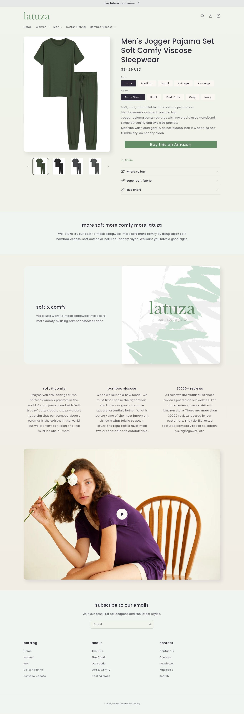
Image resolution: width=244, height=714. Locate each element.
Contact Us (167, 651)
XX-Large (204, 83)
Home (28, 651)
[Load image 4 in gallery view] (95, 166)
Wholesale (166, 670)
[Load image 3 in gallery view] (77, 166)
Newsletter (167, 663)
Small (165, 83)
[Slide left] (28, 166)
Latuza (115, 703)
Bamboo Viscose (35, 676)
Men (26, 663)
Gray (192, 97)
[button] (42, 27)
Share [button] (129, 160)
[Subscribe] (150, 624)
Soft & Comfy (101, 670)
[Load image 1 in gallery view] (41, 166)
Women (29, 657)
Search (164, 676)
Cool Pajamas (101, 676)
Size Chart (98, 657)
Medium (147, 83)
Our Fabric (99, 663)
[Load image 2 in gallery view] (59, 166)
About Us (98, 651)
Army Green (133, 97)
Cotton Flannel (34, 670)
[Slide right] (108, 166)
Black (154, 97)
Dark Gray (173, 97)
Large (128, 83)
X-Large (183, 83)
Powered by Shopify (130, 703)
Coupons (165, 657)
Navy (208, 97)
